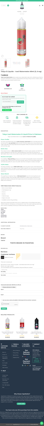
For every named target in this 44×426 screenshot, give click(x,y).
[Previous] (3, 36)
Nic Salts (3, 212)
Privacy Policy (16, 352)
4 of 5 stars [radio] (10, 273)
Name (2, 289)
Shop (25, 11)
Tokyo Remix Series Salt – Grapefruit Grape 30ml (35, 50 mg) (36, 333)
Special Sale (4, 216)
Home (19, 11)
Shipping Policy (16, 357)
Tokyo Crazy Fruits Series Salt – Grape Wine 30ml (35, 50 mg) (7, 333)
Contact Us (4, 354)
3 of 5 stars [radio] (6, 273)
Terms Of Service (16, 350)
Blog (3, 387)
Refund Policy (15, 355)
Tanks (2, 213)
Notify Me (20, 101)
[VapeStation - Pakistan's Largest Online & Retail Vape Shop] (22, 5)
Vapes (2, 209)
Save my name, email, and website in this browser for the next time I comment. (19, 300)
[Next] (41, 36)
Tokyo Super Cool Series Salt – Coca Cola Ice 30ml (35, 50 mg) (22, 333)
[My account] (39, 5)
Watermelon (29, 225)
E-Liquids (3, 210)
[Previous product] (23, 14)
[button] (3, 5)
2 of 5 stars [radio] (3, 273)
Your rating (3, 271)
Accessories (4, 215)
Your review (3, 275)
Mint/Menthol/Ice (23, 225)
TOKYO (2, 69)
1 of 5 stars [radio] (1, 273)
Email (2, 294)
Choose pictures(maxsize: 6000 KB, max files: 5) (11, 284)
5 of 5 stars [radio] (14, 273)
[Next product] (21, 14)
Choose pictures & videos (9, 287)
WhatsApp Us (8, 110)
